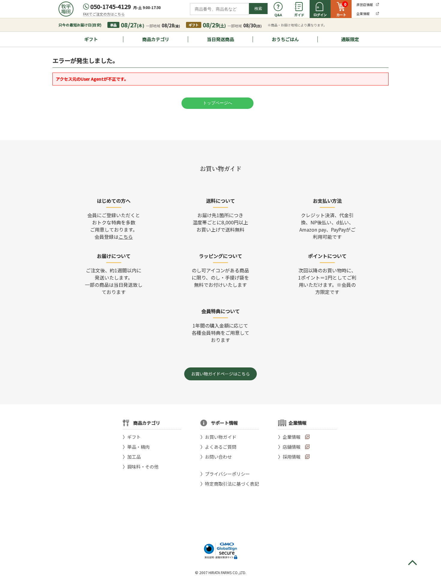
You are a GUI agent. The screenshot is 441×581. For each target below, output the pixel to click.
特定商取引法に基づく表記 (232, 484)
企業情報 (292, 437)
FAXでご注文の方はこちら (104, 13)
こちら (125, 236)
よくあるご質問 (220, 447)
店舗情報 (292, 447)
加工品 (134, 457)
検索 (258, 8)
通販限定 (350, 39)
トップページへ (217, 102)
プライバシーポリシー (227, 474)
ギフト (91, 39)
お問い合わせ (218, 457)
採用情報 (292, 457)
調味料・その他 (143, 466)
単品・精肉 (138, 447)
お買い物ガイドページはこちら (220, 374)
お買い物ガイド (220, 437)
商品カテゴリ (155, 39)
